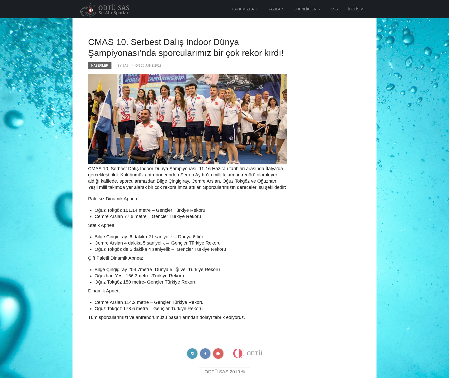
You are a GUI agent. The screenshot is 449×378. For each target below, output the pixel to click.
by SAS (123, 65)
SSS (334, 9)
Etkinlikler (304, 9)
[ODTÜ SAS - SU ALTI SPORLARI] (105, 9)
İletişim (356, 9)
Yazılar (275, 9)
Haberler (99, 65)
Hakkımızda (243, 9)
